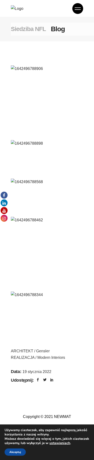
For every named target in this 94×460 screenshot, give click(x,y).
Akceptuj (15, 452)
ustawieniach (59, 443)
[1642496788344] (47, 309)
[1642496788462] (47, 253)
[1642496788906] (47, 101)
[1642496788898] (47, 158)
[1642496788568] (47, 196)
